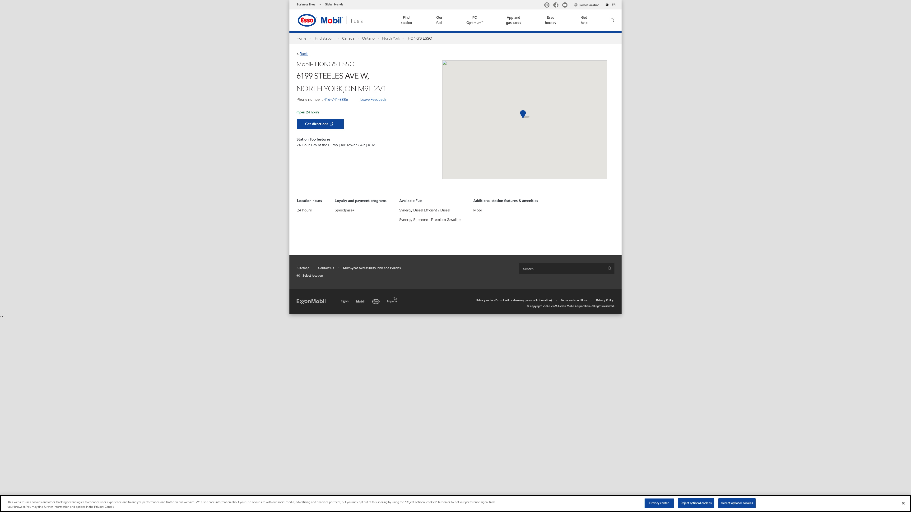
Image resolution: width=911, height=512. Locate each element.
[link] (406, 20)
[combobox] (566, 268)
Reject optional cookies (696, 503)
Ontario (368, 38)
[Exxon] (345, 300)
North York (391, 38)
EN (607, 5)
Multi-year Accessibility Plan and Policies (372, 268)
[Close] (903, 503)
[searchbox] (562, 268)
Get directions (317, 123)
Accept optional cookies (737, 503)
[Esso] (376, 300)
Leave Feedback (373, 99)
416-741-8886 (336, 99)
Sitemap (303, 268)
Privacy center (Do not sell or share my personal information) (514, 300)
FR (613, 5)
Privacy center (659, 503)
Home (301, 38)
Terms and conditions (574, 300)
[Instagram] (547, 5)
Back (304, 53)
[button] (611, 20)
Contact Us (326, 268)
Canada (348, 38)
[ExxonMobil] (311, 301)
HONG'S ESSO (420, 38)
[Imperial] (393, 299)
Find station (324, 38)
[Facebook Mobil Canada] (556, 5)
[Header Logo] (338, 19)
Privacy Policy (605, 300)
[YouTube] (565, 5)
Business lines (306, 4)
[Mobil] (360, 300)
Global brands (334, 4)
